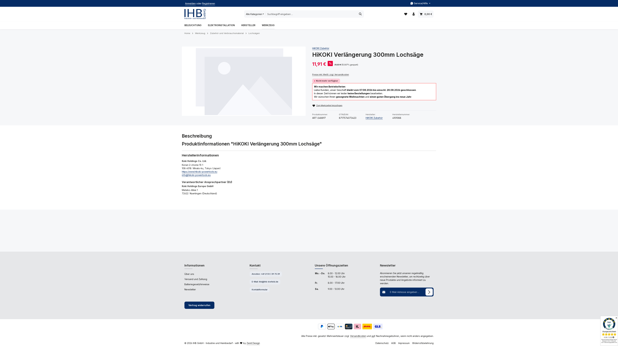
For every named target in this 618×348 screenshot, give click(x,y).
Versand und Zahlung (195, 279)
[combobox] (311, 14)
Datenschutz (382, 343)
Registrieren (208, 3)
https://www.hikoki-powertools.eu (199, 171)
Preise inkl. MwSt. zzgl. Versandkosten (330, 74)
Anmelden (190, 3)
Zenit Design (253, 343)
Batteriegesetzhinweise (196, 284)
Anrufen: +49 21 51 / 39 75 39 (266, 274)
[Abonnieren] (429, 292)
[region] (244, 81)
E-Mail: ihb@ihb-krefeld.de (265, 281)
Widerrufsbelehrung (423, 343)
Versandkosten (358, 336)
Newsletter (190, 289)
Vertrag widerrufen (199, 305)
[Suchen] (360, 14)
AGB (393, 343)
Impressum (404, 343)
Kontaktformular (259, 289)
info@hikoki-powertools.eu (196, 175)
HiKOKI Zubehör (320, 48)
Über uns (189, 274)
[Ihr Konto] (413, 14)
